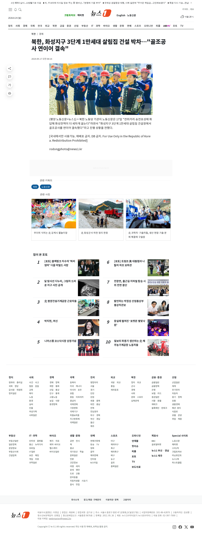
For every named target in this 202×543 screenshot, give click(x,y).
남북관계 (135, 400)
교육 (31, 390)
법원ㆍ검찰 (34, 386)
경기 (92, 390)
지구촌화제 (75, 419)
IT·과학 (33, 435)
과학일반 (33, 462)
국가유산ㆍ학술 (77, 451)
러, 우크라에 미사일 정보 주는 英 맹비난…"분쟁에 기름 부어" (62, 2)
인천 (92, 393)
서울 (92, 386)
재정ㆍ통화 (54, 386)
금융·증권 (157, 377)
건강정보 (74, 462)
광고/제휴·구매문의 (92, 499)
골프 (113, 462)
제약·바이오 (55, 444)
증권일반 (155, 397)
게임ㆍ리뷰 (34, 459)
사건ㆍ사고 (34, 382)
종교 (72, 448)
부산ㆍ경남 (95, 419)
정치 (11, 377)
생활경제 (176, 404)
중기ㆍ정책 (177, 397)
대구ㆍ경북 (95, 415)
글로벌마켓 (156, 444)
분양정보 (12, 448)
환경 (31, 400)
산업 (174, 377)
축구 (113, 448)
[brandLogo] (101, 13)
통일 (113, 386)
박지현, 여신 (51, 321)
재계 (174, 386)
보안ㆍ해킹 (34, 455)
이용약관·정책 (112, 499)
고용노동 (53, 397)
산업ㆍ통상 (54, 390)
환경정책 (53, 404)
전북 (92, 408)
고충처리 (127, 499)
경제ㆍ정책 (54, 382)
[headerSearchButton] (19, 9)
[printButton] (10, 93)
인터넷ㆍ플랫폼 (36, 441)
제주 (92, 426)
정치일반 (12, 393)
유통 (174, 400)
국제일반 (74, 422)
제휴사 (155, 435)
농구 (113, 459)
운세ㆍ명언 (75, 470)
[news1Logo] (20, 515)
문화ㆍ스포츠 (137, 397)
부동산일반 (13, 441)
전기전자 (176, 390)
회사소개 (75, 499)
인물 (31, 408)
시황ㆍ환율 (156, 400)
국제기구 (74, 411)
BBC (154, 441)
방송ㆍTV (94, 444)
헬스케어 (53, 448)
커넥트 (185, 9)
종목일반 (114, 466)
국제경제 (74, 404)
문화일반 (74, 455)
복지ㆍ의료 (54, 441)
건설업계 (12, 455)
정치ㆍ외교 (136, 382)
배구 (113, 455)
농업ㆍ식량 (54, 400)
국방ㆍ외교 (116, 382)
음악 (92, 451)
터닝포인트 (177, 455)
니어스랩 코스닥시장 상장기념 (60, 341)
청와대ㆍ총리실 (15, 382)
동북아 (73, 382)
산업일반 (176, 382)
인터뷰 (93, 459)
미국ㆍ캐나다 (76, 386)
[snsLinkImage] (174, 526)
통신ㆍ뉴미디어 (36, 444)
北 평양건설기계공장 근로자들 (60, 301)
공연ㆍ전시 (75, 441)
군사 (133, 386)
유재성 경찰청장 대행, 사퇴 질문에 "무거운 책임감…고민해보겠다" (124, 2)
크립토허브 (69, 15)
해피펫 (80, 15)
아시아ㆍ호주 (76, 390)
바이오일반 (54, 451)
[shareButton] (10, 68)
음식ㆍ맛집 (75, 484)
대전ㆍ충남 (95, 404)
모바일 (32, 448)
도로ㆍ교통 (75, 473)
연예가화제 (95, 441)
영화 (92, 448)
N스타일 (94, 462)
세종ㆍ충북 (95, 400)
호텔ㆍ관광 (177, 415)
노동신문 (131, 15)
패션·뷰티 (176, 408)
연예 (92, 435)
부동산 (12, 435)
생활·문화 (75, 435)
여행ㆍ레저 (75, 466)
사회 (31, 377)
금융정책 (155, 386)
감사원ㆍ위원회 (15, 390)
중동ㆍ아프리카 (77, 397)
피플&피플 (74, 415)
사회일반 (33, 415)
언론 (72, 459)
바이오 (53, 435)
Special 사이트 (180, 435)
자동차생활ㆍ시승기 (78, 481)
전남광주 (94, 411)
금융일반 (155, 382)
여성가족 (33, 411)
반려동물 (74, 477)
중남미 (73, 400)
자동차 (175, 393)
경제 (52, 377)
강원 (92, 397)
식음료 (175, 411)
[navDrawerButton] (10, 9)
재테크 (154, 404)
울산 (92, 422)
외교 (113, 377)
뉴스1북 (175, 459)
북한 (35, 186)
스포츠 (114, 435)
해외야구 (114, 444)
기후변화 (74, 408)
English (121, 15)
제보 (192, 9)
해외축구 (114, 451)
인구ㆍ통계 (54, 393)
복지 (31, 393)
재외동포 (114, 390)
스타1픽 (175, 448)
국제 (72, 377)
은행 (153, 390)
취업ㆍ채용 (177, 419)
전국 (92, 377)
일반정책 (12, 444)
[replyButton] (10, 77)
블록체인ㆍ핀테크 (159, 408)
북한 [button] (33, 33)
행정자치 (94, 382)
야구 (113, 441)
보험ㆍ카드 (156, 393)
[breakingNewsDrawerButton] (15, 9)
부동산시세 (13, 451)
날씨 (31, 404)
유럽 (72, 393)
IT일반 (32, 451)
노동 (31, 397)
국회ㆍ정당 (13, 386)
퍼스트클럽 (177, 462)
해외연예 (94, 455)
